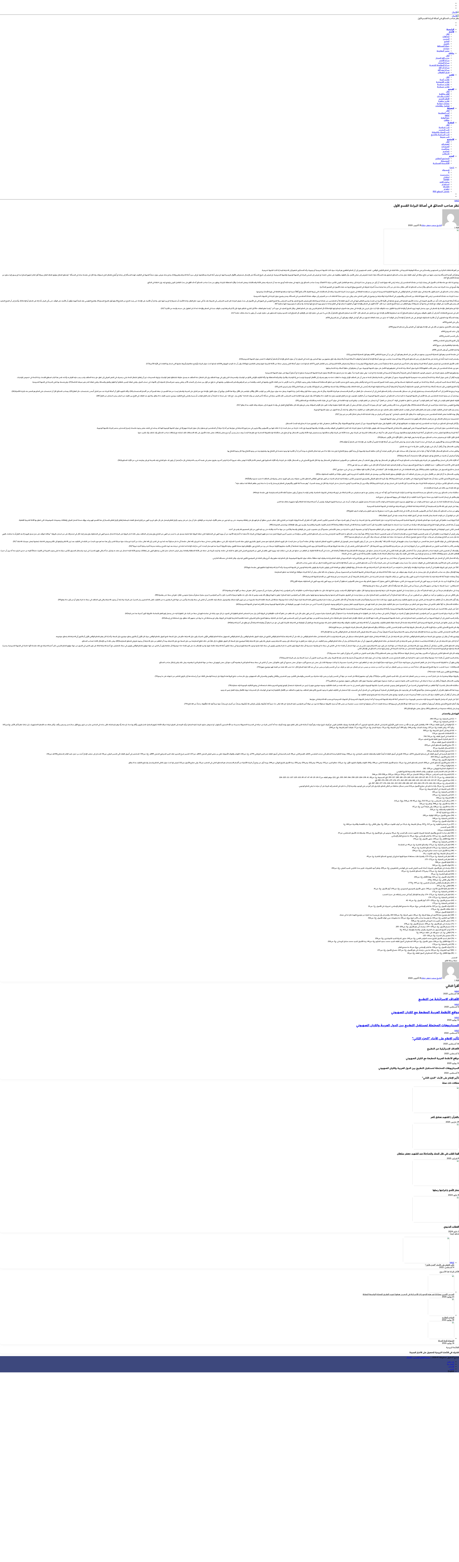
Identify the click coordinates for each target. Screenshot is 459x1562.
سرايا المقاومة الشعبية (439, 65)
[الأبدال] (455, 12)
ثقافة (447, 115)
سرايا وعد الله (443, 70)
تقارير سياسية (443, 84)
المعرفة (450, 108)
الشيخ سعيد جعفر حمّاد (431, 225)
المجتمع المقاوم (442, 158)
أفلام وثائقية (444, 94)
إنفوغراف (445, 144)
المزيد (451, 156)
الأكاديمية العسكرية (441, 163)
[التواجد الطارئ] (441, 1315)
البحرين (446, 39)
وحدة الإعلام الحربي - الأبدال (418, 1357)
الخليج (446, 41)
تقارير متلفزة (443, 101)
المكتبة (451, 122)
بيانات (451, 53)
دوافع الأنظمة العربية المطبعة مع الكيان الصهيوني (425, 1012)
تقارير (451, 75)
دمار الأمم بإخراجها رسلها (446, 1190)
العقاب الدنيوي (451, 1226)
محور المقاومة (443, 51)
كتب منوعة (444, 137)
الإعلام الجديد (444, 98)
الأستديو (450, 139)
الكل (447, 34)
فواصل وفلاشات (442, 106)
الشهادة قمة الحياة (446, 1340)
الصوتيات (445, 146)
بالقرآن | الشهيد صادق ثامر (445, 1117)
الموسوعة (445, 161)
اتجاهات (446, 36)
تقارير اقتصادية (442, 82)
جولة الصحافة (443, 46)
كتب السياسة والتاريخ (440, 134)
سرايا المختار (443, 63)
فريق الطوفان (443, 72)
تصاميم (446, 151)
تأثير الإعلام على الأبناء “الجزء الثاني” (435, 1038)
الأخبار (451, 31)
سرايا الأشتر (444, 60)
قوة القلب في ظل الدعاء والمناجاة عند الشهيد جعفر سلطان (428, 1153)
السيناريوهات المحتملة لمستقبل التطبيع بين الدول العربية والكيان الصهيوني (407, 1025)
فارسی (451, 1366)
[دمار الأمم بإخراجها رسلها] (435, 1185)
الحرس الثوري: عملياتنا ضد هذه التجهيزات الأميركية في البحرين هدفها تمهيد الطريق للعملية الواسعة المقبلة (408, 1294)
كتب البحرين (444, 130)
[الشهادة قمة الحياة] (441, 1338)
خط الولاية (445, 118)
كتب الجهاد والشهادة (440, 132)
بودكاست (445, 149)
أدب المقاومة (443, 113)
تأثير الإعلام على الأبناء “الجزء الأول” (439, 1265)
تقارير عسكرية (443, 86)
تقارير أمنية (444, 79)
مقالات (446, 120)
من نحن (450, 1361)
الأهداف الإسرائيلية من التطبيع (438, 999)
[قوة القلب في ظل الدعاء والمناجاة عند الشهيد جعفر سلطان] (435, 1148)
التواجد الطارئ (448, 1317)
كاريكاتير (445, 153)
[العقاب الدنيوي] (435, 1222)
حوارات (446, 48)
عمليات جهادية (443, 103)
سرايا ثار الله (444, 67)
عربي (452, 1369)
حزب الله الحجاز (442, 58)
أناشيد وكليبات (443, 96)
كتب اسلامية (444, 127)
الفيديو (451, 89)
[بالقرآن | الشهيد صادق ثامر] (435, 1112)
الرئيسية (450, 29)
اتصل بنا (450, 1364)
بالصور (446, 43)
